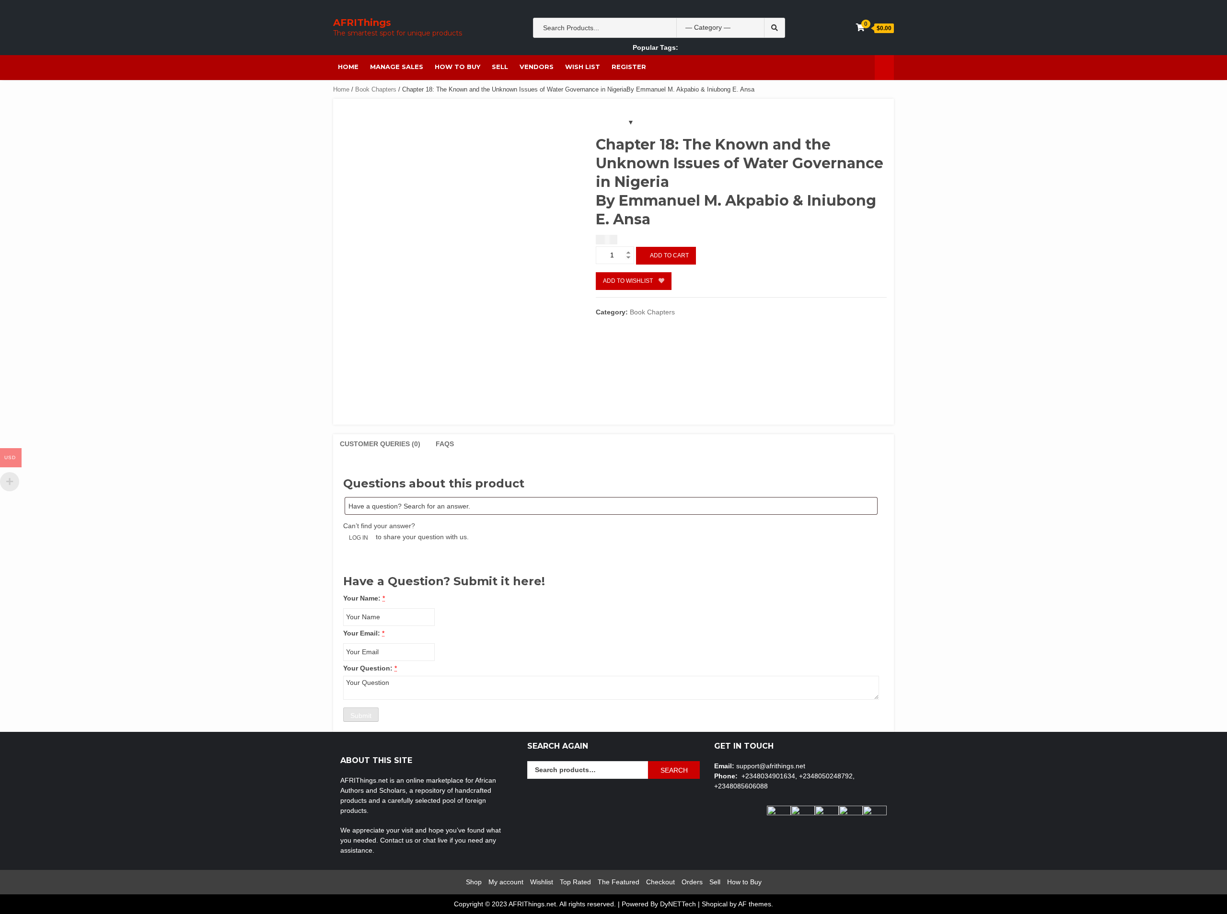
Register (629, 66)
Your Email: (361, 633)
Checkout (660, 882)
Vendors (537, 66)
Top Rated (575, 882)
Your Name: (362, 598)
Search (674, 770)
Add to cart (669, 255)
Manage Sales (396, 66)
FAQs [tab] (445, 444)
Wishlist (541, 882)
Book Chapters (375, 89)
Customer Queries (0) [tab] (380, 444)
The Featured (618, 882)
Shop (474, 882)
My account (505, 882)
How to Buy (457, 66)
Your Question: (368, 668)
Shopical (715, 904)
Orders (692, 882)
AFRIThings (362, 22)
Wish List (582, 66)
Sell (500, 66)
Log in (358, 537)
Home (348, 66)
